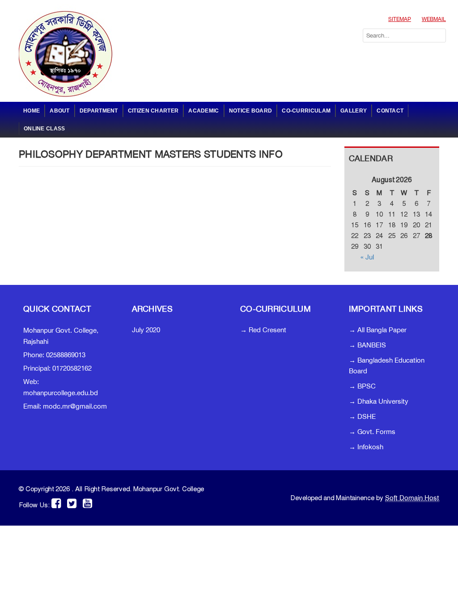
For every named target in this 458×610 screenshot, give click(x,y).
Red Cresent (267, 330)
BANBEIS (371, 345)
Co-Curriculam (306, 111)
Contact (390, 111)
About (60, 111)
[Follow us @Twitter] (72, 503)
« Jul (367, 257)
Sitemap (399, 19)
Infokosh (370, 447)
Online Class (44, 128)
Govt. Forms (376, 431)
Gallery (353, 111)
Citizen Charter (153, 111)
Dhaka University (382, 401)
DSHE (366, 416)
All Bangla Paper (382, 330)
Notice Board (250, 111)
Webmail (434, 19)
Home (31, 111)
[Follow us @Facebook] (57, 503)
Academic (203, 111)
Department (99, 111)
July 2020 (146, 330)
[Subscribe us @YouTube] (87, 503)
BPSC (366, 386)
